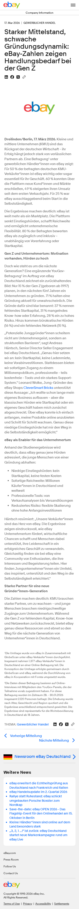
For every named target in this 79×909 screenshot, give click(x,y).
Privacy (27, 903)
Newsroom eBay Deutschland (42, 756)
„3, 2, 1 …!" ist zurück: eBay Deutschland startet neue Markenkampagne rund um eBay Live (38, 835)
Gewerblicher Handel (33, 724)
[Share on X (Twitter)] (18, 77)
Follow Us (10, 866)
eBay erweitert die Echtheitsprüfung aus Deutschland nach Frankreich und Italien (38, 785)
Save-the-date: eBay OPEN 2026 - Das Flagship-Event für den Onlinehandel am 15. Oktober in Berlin (40, 813)
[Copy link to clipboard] (24, 76)
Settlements (61, 903)
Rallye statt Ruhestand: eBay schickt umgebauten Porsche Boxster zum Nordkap (35, 800)
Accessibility (43, 903)
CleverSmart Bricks (38, 388)
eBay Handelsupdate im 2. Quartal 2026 (38, 792)
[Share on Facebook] (12, 77)
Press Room (11, 859)
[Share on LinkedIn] (6, 77)
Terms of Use (12, 903)
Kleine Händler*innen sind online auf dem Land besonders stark (39, 824)
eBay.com (10, 853)
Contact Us (11, 873)
